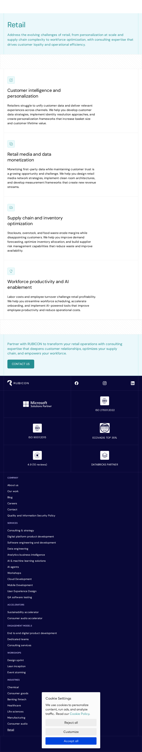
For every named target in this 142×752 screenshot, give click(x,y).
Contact (12, 509)
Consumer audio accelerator (25, 618)
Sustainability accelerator (23, 612)
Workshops (14, 573)
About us (12, 485)
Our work (13, 491)
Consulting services (19, 645)
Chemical (13, 687)
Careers (12, 503)
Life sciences (15, 711)
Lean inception (16, 666)
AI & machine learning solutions (26, 560)
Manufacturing (16, 717)
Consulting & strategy (20, 530)
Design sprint (15, 660)
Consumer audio (17, 723)
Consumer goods (17, 693)
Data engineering (17, 548)
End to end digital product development (32, 633)
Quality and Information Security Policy (31, 515)
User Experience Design (22, 591)
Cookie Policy (79, 714)
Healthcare (14, 705)
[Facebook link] (76, 383)
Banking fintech (16, 699)
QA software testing (19, 597)
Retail (10, 729)
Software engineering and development (31, 542)
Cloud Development (19, 579)
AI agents (13, 567)
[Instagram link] (104, 383)
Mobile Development (20, 585)
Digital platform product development (30, 536)
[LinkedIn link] (133, 383)
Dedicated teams (18, 639)
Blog (10, 497)
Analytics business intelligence (26, 554)
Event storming (16, 672)
